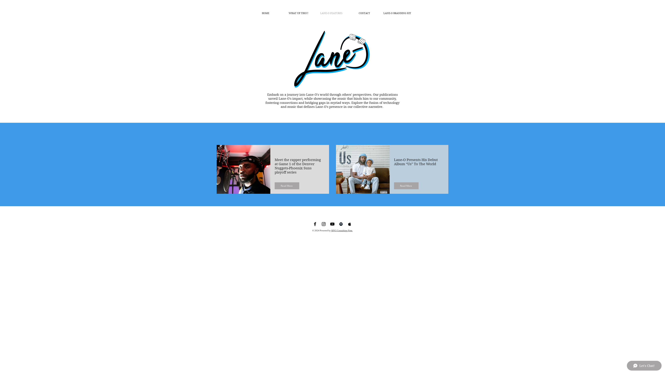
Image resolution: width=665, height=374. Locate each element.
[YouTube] (332, 224)
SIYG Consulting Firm (342, 230)
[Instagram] (323, 224)
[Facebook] (315, 224)
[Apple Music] (349, 224)
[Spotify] (341, 224)
